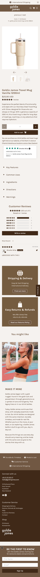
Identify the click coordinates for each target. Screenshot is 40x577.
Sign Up (20, 571)
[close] (2, 548)
